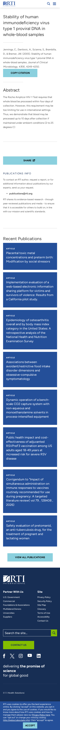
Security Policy (44, 601)
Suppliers (7, 617)
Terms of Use (43, 613)
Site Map (41, 605)
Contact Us (42, 621)
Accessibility (43, 617)
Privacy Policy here (41, 715)
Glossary (41, 609)
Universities (8, 613)
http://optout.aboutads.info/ (16, 720)
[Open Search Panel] (48, 3)
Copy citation (20, 72)
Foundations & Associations (16, 605)
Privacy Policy (43, 597)
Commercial (9, 601)
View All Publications (30, 557)
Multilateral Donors (12, 609)
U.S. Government (11, 597)
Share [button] (27, 160)
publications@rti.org (20, 193)
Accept (31, 725)
